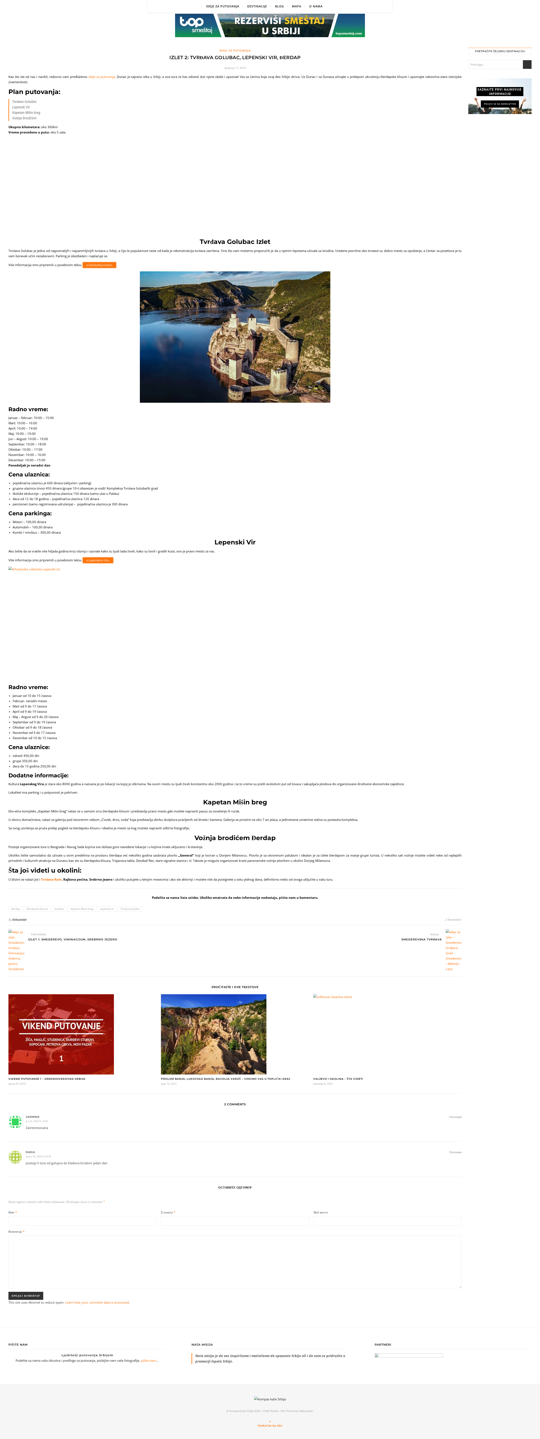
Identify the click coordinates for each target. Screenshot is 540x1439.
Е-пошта (168, 1212)
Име (12, 1212)
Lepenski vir (107, 909)
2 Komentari (453, 920)
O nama (316, 6)
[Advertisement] (500, 188)
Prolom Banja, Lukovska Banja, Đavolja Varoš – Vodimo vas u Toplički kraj (225, 1078)
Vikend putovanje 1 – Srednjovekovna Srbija (46, 1078)
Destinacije (257, 6)
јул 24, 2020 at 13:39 (37, 1121)
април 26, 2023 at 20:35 (38, 1156)
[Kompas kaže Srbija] (270, 1399)
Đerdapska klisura (37, 909)
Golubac (59, 909)
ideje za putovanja (101, 77)
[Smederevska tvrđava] (454, 950)
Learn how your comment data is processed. (97, 1302)
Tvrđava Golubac (130, 909)
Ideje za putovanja (222, 6)
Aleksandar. (306, 1411)
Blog (279, 6)
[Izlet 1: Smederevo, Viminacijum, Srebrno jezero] (16, 950)
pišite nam (148, 1360)
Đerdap (15, 909)
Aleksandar (19, 920)
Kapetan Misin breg (82, 909)
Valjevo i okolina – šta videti (338, 1078)
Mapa (296, 6)
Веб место (321, 1212)
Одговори (455, 1117)
